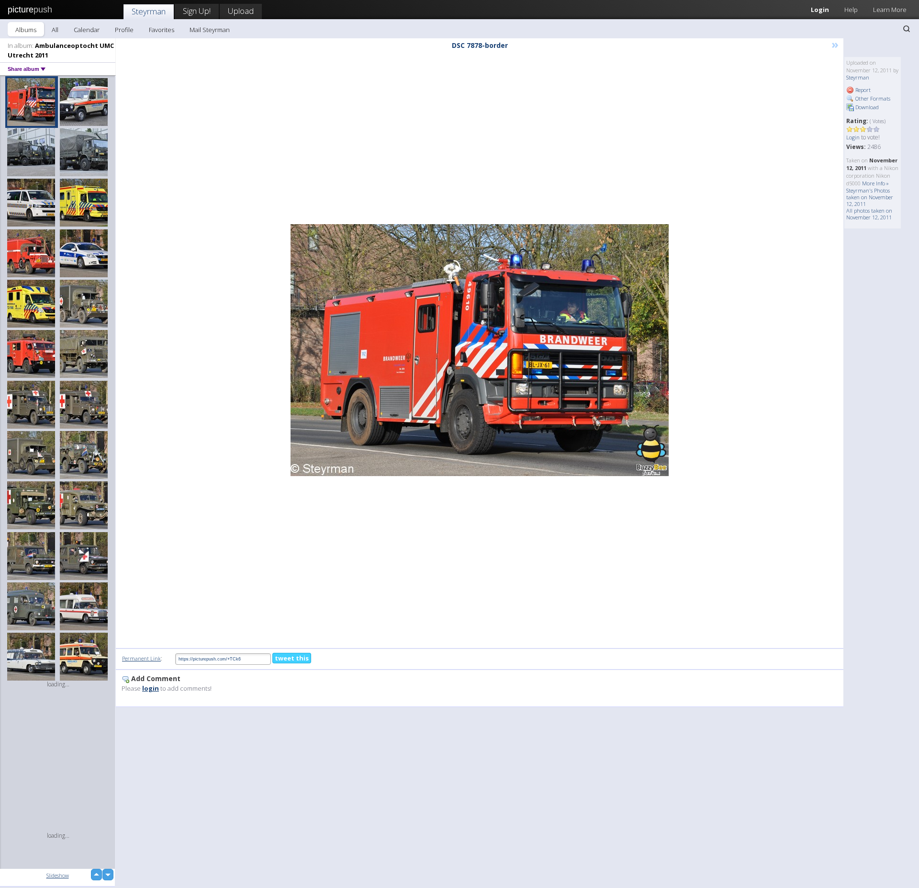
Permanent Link (141, 658)
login (150, 688)
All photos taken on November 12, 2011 (869, 214)
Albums (25, 29)
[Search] (906, 28)
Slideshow (57, 875)
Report (862, 89)
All (55, 29)
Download (866, 107)
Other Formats (872, 98)
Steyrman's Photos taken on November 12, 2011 (869, 197)
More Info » (875, 183)
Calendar (87, 29)
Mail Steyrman (210, 29)
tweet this (292, 658)
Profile (124, 29)
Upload (241, 10)
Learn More (890, 9)
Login (820, 9)
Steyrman (149, 11)
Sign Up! (197, 10)
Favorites (161, 29)
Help (851, 9)
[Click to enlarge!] (480, 350)
